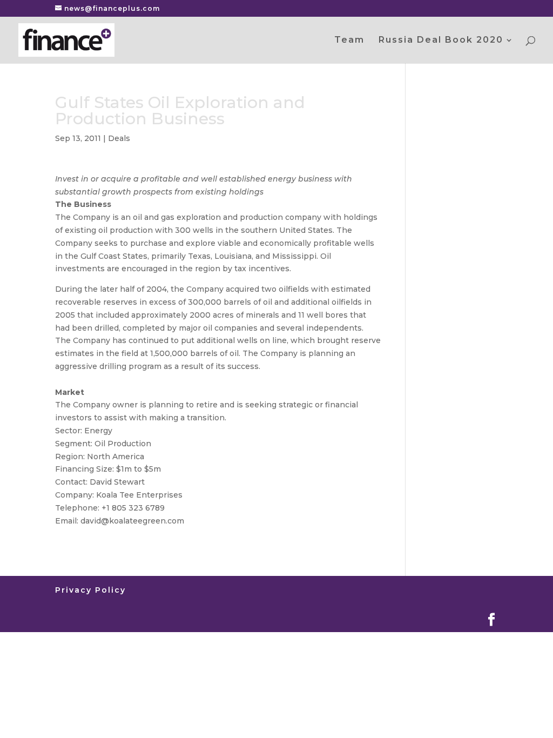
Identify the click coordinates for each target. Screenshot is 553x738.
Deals (119, 138)
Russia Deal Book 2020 (441, 40)
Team (349, 40)
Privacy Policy (90, 590)
